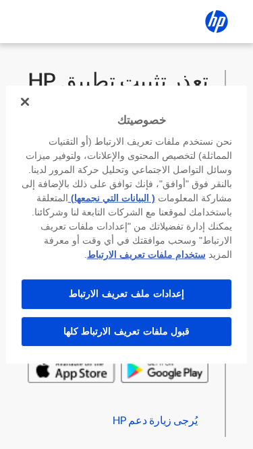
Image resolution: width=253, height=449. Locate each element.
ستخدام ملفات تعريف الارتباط (146, 254)
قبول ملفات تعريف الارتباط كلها (126, 331)
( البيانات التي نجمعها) (111, 198)
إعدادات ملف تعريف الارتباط (126, 293)
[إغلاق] (25, 101)
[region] (126, 224)
